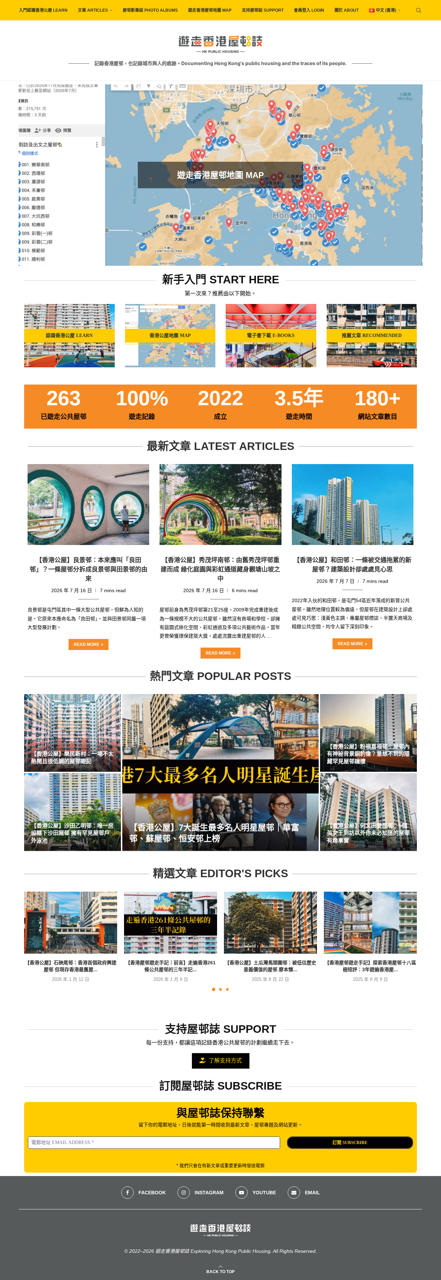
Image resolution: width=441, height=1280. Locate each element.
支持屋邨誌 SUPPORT (263, 10)
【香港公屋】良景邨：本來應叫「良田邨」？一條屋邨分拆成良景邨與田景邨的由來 (88, 569)
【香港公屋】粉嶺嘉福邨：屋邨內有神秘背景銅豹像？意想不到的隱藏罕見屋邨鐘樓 (368, 754)
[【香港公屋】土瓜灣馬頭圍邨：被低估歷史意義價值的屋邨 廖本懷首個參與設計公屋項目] (270, 923)
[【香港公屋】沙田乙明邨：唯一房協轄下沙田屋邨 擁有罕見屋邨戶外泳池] (72, 812)
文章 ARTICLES (93, 10)
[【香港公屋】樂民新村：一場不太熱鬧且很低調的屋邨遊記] (72, 733)
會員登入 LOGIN (309, 10)
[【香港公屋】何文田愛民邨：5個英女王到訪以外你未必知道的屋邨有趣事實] (368, 812)
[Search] (418, 10)
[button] (31, 174)
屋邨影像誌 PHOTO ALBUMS (150, 10)
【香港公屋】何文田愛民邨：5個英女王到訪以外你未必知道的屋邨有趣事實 (368, 833)
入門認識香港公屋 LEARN (43, 10)
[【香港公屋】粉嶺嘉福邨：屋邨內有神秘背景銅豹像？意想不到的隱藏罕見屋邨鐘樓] (368, 733)
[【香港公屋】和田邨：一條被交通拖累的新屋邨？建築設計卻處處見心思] (352, 504)
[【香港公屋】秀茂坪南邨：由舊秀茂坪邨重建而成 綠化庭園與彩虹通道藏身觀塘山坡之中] (220, 504)
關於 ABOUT (347, 10)
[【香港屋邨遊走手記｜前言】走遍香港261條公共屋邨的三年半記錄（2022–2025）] (170, 923)
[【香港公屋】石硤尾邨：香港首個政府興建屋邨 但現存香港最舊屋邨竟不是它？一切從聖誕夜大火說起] (70, 923)
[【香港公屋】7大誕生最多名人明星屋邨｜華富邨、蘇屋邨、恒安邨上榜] (220, 772)
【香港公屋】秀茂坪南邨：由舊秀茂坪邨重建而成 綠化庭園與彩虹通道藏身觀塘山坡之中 (220, 569)
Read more (86, 644)
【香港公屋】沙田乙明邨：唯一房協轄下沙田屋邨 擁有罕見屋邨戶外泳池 (72, 833)
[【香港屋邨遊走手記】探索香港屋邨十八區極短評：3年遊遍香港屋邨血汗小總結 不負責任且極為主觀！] (370, 923)
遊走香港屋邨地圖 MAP (210, 10)
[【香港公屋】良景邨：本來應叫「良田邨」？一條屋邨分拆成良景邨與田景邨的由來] (88, 504)
